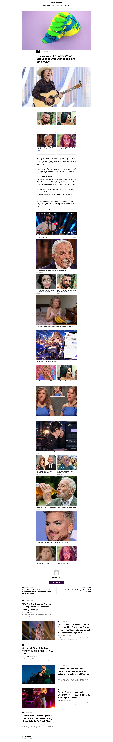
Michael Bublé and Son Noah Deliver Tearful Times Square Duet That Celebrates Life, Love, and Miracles (74, 671)
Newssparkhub (56, 2)
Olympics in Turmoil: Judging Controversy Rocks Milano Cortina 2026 (37, 651)
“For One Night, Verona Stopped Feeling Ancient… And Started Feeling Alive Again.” (36, 607)
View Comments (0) (56, 582)
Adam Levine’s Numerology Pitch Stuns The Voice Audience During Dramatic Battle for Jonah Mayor (37, 718)
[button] (56, 30)
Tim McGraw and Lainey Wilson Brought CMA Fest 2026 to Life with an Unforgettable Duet (74, 695)
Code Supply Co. (33, 738)
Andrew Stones (40, 65)
